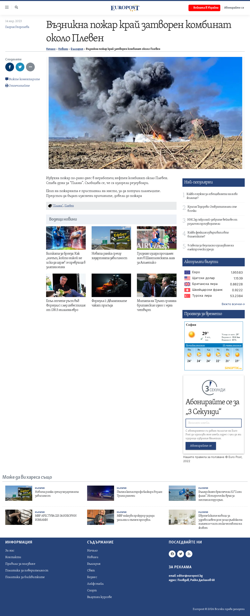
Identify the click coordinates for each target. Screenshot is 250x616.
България (77, 49)
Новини (63, 49)
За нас (9, 550)
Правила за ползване (20, 564)
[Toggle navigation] (5, 7)
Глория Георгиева (17, 27)
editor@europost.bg (190, 575)
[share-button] (9, 67)
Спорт (92, 590)
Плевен (69, 205)
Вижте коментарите (24, 79)
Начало (50, 49)
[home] (125, 7)
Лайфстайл (95, 583)
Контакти (13, 557)
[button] (16, 7)
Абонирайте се (234, 7)
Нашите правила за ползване (203, 457)
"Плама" (58, 205)
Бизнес (92, 577)
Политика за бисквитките (25, 577)
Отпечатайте (19, 85)
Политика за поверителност (26, 570)
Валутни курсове (99, 597)
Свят (91, 570)
